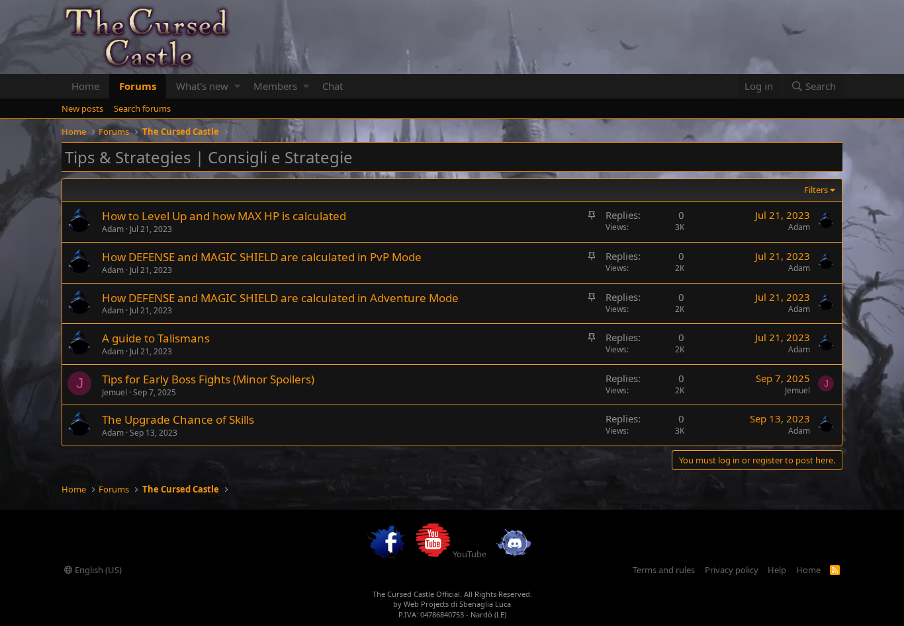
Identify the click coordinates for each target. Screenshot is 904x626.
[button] (237, 86)
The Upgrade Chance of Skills (178, 419)
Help (777, 570)
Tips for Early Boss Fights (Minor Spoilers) (208, 379)
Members (275, 86)
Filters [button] (816, 190)
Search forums (142, 108)
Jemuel (114, 392)
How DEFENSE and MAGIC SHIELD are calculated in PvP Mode (262, 256)
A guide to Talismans (156, 338)
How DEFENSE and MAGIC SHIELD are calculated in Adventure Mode (280, 297)
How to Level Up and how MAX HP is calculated (224, 215)
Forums (137, 86)
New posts (82, 108)
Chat (332, 86)
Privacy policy (731, 570)
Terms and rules (664, 570)
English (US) (97, 570)
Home (85, 86)
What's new (202, 86)
